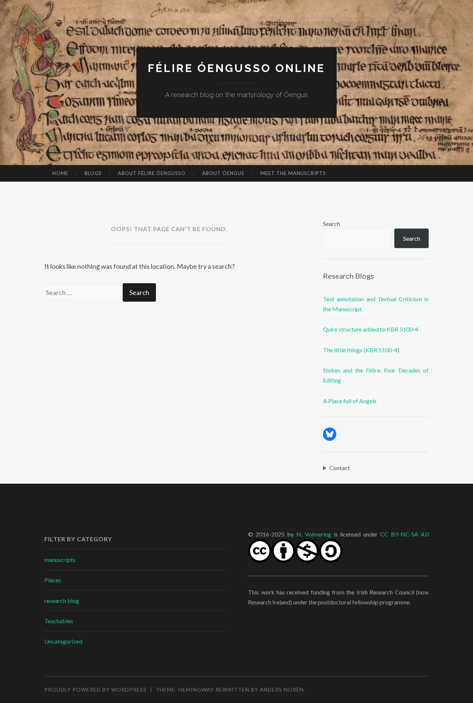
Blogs (93, 173)
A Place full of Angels (350, 400)
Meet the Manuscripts (293, 173)
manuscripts (59, 559)
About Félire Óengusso (152, 173)
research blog (61, 600)
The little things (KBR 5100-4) (361, 349)
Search (331, 223)
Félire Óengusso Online (236, 68)
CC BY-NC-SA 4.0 (404, 534)
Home (60, 173)
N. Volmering (313, 534)
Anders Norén (282, 689)
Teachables (58, 620)
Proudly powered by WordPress (95, 689)
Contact (339, 467)
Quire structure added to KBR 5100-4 (370, 329)
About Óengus (223, 173)
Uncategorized (63, 641)
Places (52, 579)
